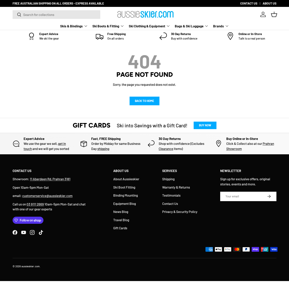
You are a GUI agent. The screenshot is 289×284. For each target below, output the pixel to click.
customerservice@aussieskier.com (47, 196)
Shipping (168, 179)
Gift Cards (120, 228)
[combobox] (56, 14)
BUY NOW (205, 125)
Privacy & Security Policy (179, 212)
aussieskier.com (30, 266)
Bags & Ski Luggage (189, 26)
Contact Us (170, 203)
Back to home (144, 101)
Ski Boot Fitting (124, 187)
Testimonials (171, 195)
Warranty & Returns (176, 187)
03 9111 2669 (35, 204)
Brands (218, 26)
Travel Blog (121, 220)
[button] (274, 14)
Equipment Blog (124, 203)
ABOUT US (269, 3)
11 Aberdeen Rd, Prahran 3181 (50, 179)
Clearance (166, 149)
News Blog (120, 212)
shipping (103, 149)
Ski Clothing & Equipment (147, 26)
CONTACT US (248, 3)
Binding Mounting (125, 195)
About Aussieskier (126, 179)
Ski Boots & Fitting (105, 26)
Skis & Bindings (71, 26)
